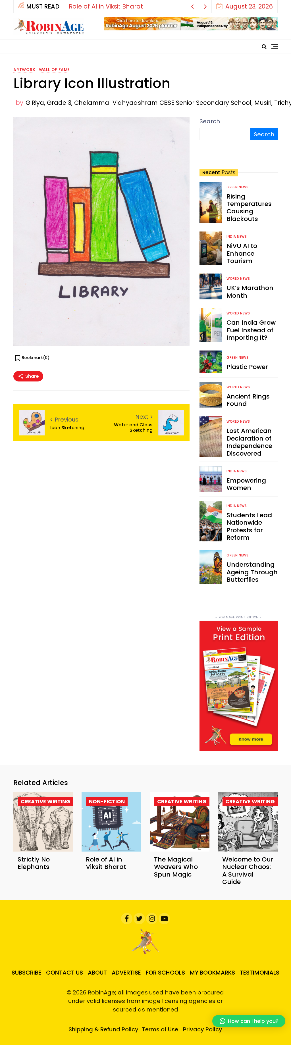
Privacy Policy (202, 1029)
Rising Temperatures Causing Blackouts (249, 207)
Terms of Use (160, 1029)
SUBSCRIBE (26, 973)
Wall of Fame (54, 69)
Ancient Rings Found (248, 400)
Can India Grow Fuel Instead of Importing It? (251, 330)
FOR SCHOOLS (165, 973)
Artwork (24, 69)
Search (209, 121)
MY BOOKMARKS (212, 973)
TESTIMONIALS (259, 973)
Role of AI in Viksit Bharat (106, 6)
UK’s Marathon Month (249, 291)
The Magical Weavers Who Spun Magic (176, 867)
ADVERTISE (126, 973)
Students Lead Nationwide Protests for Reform (249, 526)
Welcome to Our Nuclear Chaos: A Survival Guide (247, 870)
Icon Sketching (67, 427)
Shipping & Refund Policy (103, 1029)
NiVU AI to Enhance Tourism (241, 253)
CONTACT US (64, 973)
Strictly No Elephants (34, 863)
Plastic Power (247, 366)
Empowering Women (246, 484)
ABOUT (97, 973)
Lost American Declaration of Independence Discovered (249, 442)
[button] (192, 6)
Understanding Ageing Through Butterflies (252, 572)
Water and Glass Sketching (133, 427)
